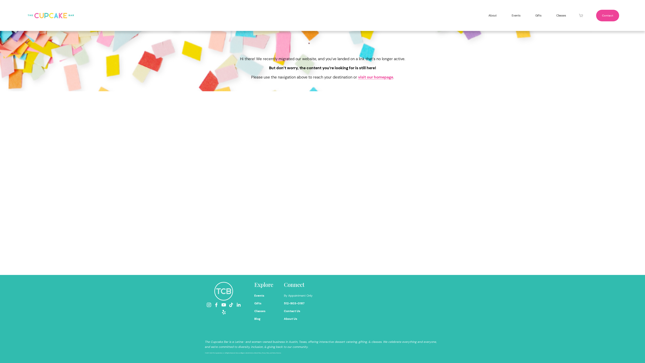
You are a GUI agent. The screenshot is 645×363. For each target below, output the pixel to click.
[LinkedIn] (238, 304)
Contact (607, 15)
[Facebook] (216, 304)
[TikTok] (231, 304)
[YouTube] (223, 304)
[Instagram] (209, 304)
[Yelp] (223, 312)
